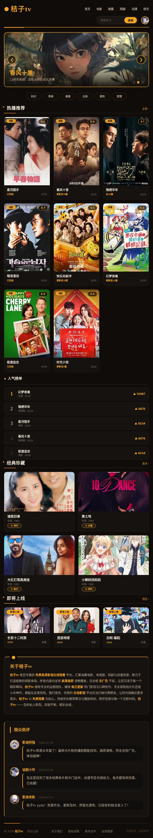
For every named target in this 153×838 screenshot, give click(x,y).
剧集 (111, 9)
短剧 (123, 9)
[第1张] (134, 82)
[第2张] (138, 82)
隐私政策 (73, 831)
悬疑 (68, 96)
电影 (99, 9)
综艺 (146, 9)
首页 (87, 9)
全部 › (145, 108)
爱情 (119, 96)
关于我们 (57, 831)
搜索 (130, 20)
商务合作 (90, 831)
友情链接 (107, 831)
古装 (85, 96)
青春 (50, 96)
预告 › (145, 598)
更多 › (145, 463)
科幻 (33, 96)
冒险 (102, 96)
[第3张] (142, 82)
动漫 (134, 9)
